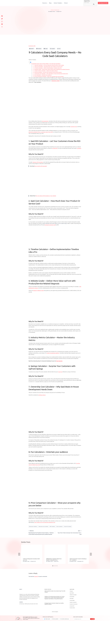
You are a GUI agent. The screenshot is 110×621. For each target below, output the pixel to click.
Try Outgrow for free (103, 2)
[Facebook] (2, 16)
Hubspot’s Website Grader (38, 290)
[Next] (91, 554)
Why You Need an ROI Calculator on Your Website (46, 195)
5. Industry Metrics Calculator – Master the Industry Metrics (46, 70)
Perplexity (39, 48)
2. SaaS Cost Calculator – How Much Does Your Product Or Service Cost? (48, 66)
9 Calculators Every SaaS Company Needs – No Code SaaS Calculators (45, 63)
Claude (46, 48)
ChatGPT (32, 48)
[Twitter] (2, 19)
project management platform (53, 353)
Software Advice (42, 394)
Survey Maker (72, 600)
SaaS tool (60, 371)
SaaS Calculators (59, 526)
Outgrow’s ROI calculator (38, 162)
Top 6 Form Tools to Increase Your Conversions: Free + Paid (69, 532)
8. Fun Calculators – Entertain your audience (43, 75)
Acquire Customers (73, 602)
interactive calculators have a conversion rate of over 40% (41, 132)
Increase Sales (72, 607)
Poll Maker (72, 598)
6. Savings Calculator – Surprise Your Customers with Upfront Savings (48, 72)
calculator (79, 148)
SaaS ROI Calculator (67, 526)
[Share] (2, 27)
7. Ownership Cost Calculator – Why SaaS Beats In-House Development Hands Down (51, 73)
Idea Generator (59, 360)
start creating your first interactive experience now (44, 522)
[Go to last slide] (19, 554)
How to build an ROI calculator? (40, 166)
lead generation (45, 121)
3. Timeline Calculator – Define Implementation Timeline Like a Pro (48, 67)
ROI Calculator (52, 526)
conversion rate (73, 126)
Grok (59, 48)
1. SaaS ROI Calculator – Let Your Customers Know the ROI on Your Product (49, 65)
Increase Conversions (73, 604)
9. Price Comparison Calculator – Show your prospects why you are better (49, 76)
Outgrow (71, 591)
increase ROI (54, 148)
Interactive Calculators (33, 526)
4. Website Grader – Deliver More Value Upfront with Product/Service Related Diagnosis (52, 69)
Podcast (66, 2)
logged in (36, 576)
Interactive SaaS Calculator (43, 526)
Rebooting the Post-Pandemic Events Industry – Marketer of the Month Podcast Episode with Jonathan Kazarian (41, 532)
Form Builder (72, 596)
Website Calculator (73, 594)
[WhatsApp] (2, 21)
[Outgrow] (7, 3)
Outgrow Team (52, 11)
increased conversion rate (49, 224)
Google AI (53, 48)
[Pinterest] (2, 24)
